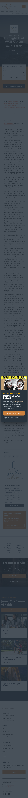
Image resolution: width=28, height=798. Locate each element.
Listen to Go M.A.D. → (14, 413)
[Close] (24, 378)
